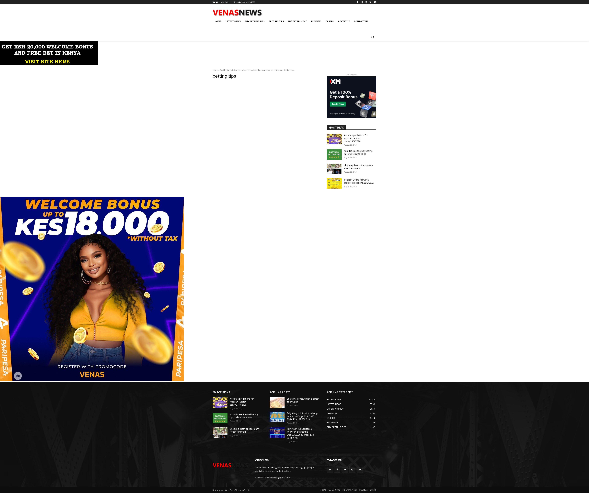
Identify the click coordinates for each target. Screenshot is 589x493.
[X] (366, 2)
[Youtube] (374, 2)
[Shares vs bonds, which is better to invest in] (277, 402)
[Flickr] (345, 470)
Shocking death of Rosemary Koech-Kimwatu (358, 167)
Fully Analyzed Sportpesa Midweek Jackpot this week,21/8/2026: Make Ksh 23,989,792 (300, 433)
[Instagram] (362, 2)
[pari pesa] (92, 380)
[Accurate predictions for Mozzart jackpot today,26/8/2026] (334, 139)
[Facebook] (357, 2)
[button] (372, 37)
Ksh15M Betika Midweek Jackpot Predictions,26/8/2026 (359, 181)
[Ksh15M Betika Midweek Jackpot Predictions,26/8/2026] (334, 183)
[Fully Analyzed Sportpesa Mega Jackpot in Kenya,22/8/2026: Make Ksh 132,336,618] (277, 417)
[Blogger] (330, 470)
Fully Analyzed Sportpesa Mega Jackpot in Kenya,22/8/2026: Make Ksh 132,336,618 (302, 416)
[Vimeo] (370, 2)
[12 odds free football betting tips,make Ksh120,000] (334, 154)
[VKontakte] (360, 470)
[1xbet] (49, 64)
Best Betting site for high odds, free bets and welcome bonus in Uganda (251, 70)
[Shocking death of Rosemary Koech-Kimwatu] (334, 169)
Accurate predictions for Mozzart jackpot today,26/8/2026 (356, 138)
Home (215, 70)
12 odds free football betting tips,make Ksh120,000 (358, 152)
